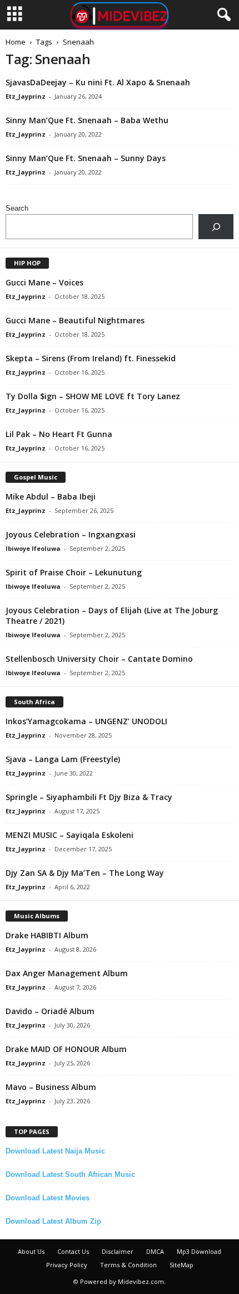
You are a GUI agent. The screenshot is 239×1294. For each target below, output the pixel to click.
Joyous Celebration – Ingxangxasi (71, 534)
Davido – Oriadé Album (50, 1011)
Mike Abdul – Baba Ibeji (51, 496)
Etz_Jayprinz (26, 96)
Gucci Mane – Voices (44, 282)
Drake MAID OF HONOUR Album (66, 1049)
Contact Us (73, 1251)
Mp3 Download (199, 1251)
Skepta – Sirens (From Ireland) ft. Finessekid (91, 358)
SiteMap (181, 1265)
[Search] (215, 226)
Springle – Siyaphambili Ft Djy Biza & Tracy (89, 797)
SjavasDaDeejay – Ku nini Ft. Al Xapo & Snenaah (98, 82)
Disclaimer (117, 1251)
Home (16, 42)
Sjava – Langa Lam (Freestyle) (63, 759)
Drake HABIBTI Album (47, 935)
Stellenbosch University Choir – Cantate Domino (99, 658)
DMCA (155, 1251)
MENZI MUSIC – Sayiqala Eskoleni (69, 835)
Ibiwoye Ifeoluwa (33, 548)
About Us (31, 1251)
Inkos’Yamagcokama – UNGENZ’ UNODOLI (86, 721)
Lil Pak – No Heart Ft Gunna (59, 434)
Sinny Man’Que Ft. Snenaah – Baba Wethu (87, 120)
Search (17, 208)
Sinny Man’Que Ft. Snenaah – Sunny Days (86, 158)
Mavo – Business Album (51, 1087)
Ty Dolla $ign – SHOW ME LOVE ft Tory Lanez (93, 396)
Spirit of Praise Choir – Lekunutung (74, 572)
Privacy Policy (66, 1265)
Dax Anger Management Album (67, 973)
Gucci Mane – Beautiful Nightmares (75, 320)
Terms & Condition (128, 1265)
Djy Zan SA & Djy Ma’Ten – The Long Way (85, 872)
